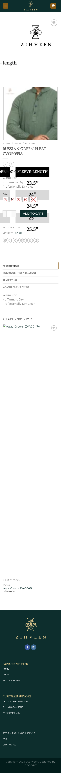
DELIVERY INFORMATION (15, 701)
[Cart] (53, 6)
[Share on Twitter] (18, 240)
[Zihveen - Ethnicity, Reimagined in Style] (30, 6)
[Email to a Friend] (24, 240)
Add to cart (33, 213)
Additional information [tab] (19, 273)
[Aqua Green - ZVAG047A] (30, 451)
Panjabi (30, 143)
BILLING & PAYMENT (13, 707)
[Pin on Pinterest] (30, 240)
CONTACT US (9, 744)
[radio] (5, 199)
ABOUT (6, 680)
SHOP (6, 674)
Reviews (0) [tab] (10, 280)
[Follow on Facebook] (27, 647)
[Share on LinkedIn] (36, 240)
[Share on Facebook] (12, 240)
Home (7, 143)
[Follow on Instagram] (33, 647)
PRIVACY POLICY (11, 713)
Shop (18, 143)
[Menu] (5, 6)
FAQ (5, 739)
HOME (6, 669)
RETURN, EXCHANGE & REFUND (19, 733)
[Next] (15, 77)
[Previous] (6, 77)
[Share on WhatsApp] (5, 240)
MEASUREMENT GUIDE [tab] (16, 287)
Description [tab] (11, 266)
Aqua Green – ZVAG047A (18, 588)
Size (5, 194)
